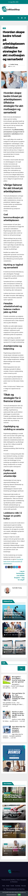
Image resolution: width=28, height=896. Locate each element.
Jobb (4, 28)
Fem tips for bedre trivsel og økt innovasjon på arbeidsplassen (13, 561)
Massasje (23, 885)
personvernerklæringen (11, 894)
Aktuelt (7, 885)
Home (3, 885)
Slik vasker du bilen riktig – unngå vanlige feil (13, 812)
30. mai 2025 (8, 815)
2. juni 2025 (8, 799)
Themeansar (14, 881)
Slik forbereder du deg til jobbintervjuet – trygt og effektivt (13, 632)
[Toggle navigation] (25, 17)
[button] (18, 18)
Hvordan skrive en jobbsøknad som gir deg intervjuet (13, 649)
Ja (19, 894)
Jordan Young (14, 64)
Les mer (14, 688)
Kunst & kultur (7, 826)
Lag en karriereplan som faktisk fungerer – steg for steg (19, 575)
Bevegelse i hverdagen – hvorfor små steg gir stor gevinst (18, 679)
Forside (12, 885)
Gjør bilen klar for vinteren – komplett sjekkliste (18, 729)
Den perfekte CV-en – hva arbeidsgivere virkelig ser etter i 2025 (18, 697)
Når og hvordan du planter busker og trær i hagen (12, 797)
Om (4, 889)
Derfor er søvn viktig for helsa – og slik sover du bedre (18, 714)
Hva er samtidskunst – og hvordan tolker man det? (14, 830)
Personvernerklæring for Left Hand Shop (15, 889)
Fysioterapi (17, 885)
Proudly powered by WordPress (9, 879)
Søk (3, 663)
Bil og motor (7, 808)
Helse (5, 844)
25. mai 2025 (8, 833)
